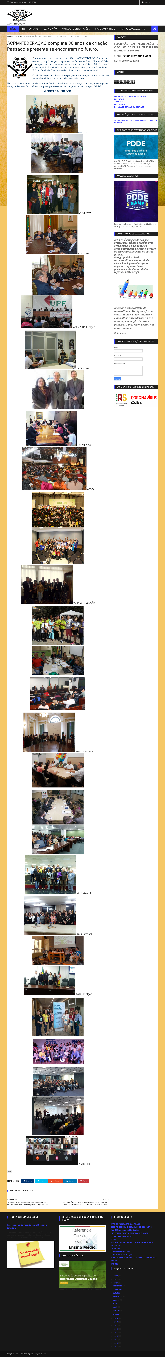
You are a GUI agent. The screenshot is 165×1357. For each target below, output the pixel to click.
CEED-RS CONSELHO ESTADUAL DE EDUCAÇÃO (131, 1227)
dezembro (118, 1286)
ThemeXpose (28, 1354)
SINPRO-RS (115, 1248)
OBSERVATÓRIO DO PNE (121, 1236)
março (116, 1310)
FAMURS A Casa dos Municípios (125, 1230)
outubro (117, 1293)
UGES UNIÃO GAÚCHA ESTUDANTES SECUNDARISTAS (134, 1257)
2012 (115, 1343)
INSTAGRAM (119, 104)
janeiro (116, 1314)
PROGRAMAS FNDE (105, 28)
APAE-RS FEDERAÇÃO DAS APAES (125, 1224)
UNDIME (114, 1264)
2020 (115, 1283)
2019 (115, 1318)
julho (115, 1303)
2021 (115, 1279)
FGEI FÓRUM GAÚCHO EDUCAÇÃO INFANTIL (130, 1233)
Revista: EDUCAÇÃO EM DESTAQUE (130, 107)
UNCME (114, 1261)
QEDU (113, 1239)
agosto (116, 1300)
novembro (118, 1289)
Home (9, 36)
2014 (115, 1336)
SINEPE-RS (115, 1245)
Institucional (30, 28)
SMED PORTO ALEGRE (120, 1251)
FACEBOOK (119, 99)
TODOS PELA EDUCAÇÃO (122, 1254)
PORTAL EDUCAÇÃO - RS (132, 28)
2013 (115, 1339)
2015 (115, 1332)
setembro (117, 1296)
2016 (115, 1329)
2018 (115, 1322)
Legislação (50, 28)
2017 (115, 1325)
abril (115, 1307)
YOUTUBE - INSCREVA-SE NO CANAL (130, 96)
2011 (115, 1346)
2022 (115, 1275)
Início (13, 28)
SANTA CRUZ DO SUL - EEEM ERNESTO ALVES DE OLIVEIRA (135, 121)
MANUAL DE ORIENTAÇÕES (76, 28)
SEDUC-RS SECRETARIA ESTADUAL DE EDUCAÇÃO (132, 1242)
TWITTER (118, 101)
